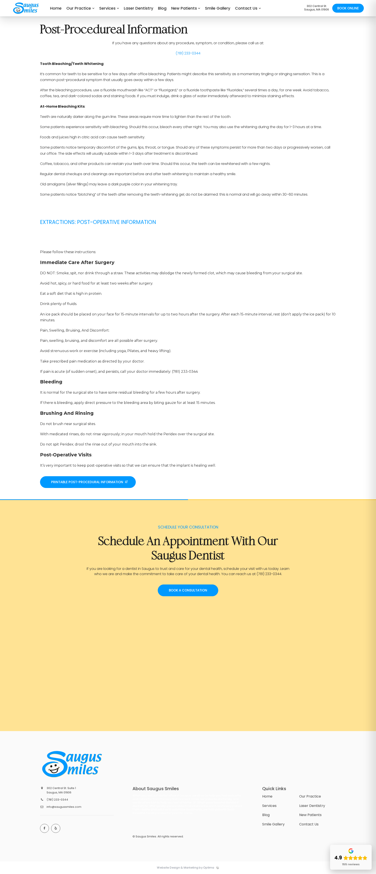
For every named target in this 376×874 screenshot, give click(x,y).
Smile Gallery (273, 824)
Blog (266, 814)
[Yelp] (55, 828)
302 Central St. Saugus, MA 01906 (316, 8)
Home (267, 796)
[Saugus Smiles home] (73, 764)
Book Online (348, 8)
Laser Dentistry (312, 805)
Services (269, 805)
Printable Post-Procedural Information (87, 482)
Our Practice (310, 796)
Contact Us (309, 824)
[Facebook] (44, 828)
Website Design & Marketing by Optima (185, 868)
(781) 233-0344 (188, 53)
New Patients (310, 814)
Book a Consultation (188, 590)
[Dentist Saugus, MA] (26, 15)
